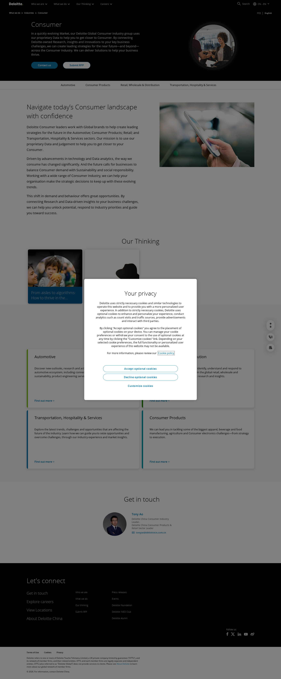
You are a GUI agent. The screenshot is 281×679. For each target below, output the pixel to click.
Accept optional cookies (140, 368)
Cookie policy (166, 353)
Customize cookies (140, 386)
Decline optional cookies (140, 377)
